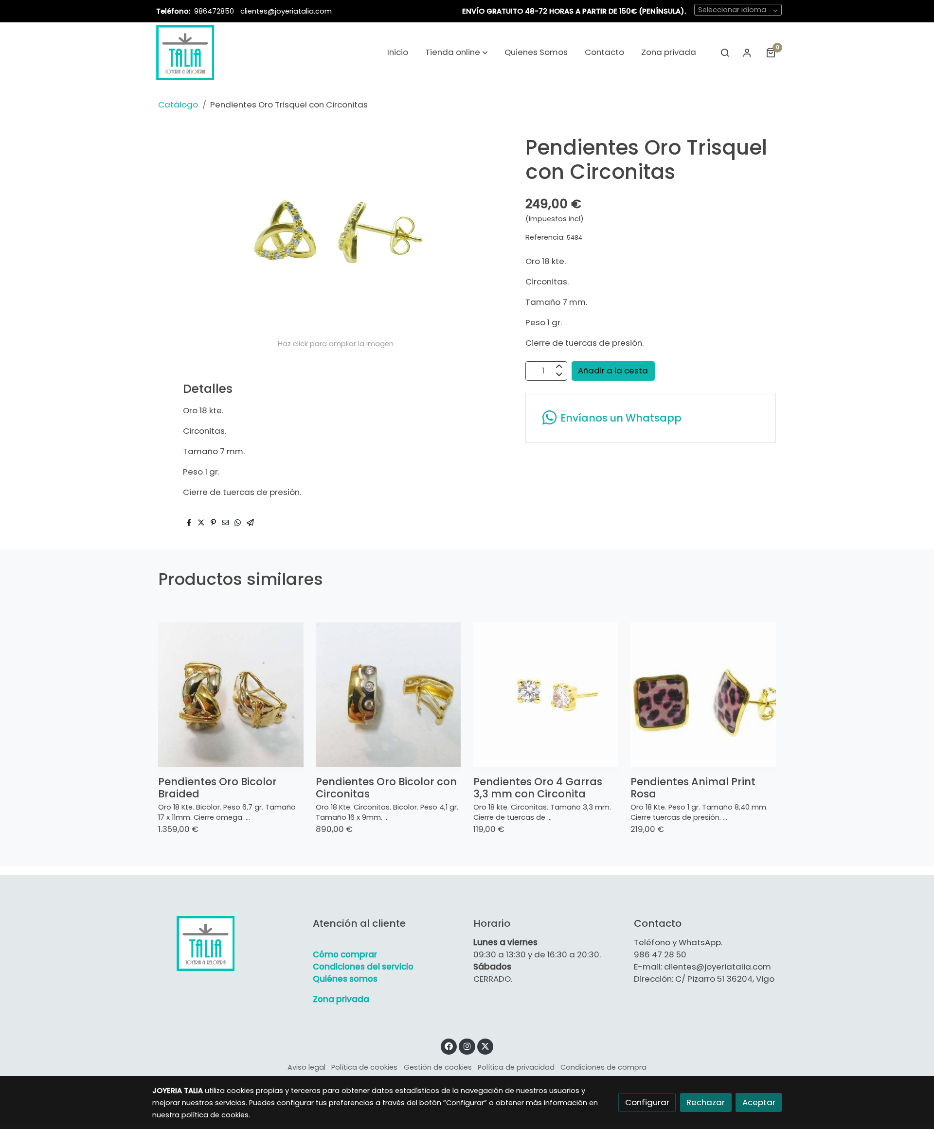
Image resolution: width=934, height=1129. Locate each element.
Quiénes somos (345, 979)
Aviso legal (306, 1067)
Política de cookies (364, 1067)
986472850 (215, 11)
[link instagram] (467, 1045)
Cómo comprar (345, 954)
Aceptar (758, 1102)
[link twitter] (485, 1045)
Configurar (647, 1102)
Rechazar (705, 1102)
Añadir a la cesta (613, 370)
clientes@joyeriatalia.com (286, 11)
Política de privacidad (516, 1067)
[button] (456, 52)
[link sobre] (226, 943)
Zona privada (341, 999)
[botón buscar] (725, 52)
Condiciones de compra (603, 1067)
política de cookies (215, 1115)
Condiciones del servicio (363, 966)
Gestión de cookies (438, 1067)
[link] (185, 52)
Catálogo (178, 104)
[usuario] (747, 52)
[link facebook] (449, 1045)
